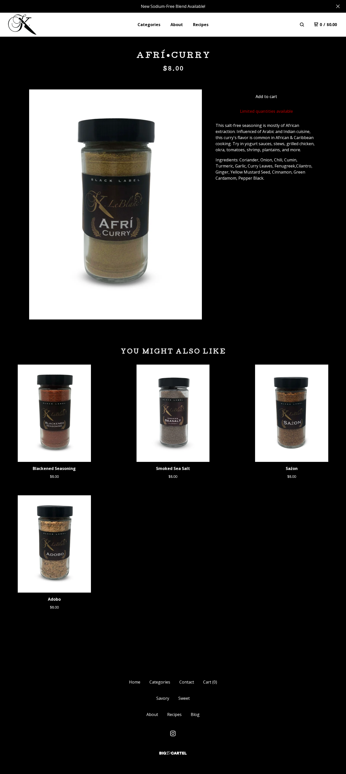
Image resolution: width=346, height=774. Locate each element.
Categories (149, 24)
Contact (186, 682)
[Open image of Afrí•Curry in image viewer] (115, 204)
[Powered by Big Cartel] (173, 753)
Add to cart (266, 96)
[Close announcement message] (338, 6)
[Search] (302, 25)
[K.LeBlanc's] (22, 24)
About (176, 24)
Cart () (210, 682)
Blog (195, 714)
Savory (162, 698)
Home (134, 682)
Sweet (184, 698)
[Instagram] (173, 733)
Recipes (200, 24)
